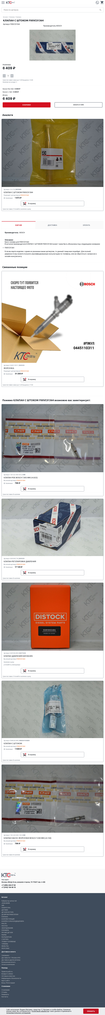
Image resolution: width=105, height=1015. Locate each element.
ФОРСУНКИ (5, 948)
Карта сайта (6, 980)
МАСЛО (4, 923)
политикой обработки (40, 1011)
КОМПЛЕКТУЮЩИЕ (8, 919)
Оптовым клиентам (8, 976)
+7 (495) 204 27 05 (97, 2)
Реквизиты (5, 994)
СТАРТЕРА (5, 939)
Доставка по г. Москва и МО (11, 958)
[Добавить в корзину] (24, 203)
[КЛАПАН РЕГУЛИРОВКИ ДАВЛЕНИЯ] (52, 527)
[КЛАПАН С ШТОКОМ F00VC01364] (52, 153)
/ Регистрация (10, 983)
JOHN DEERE (6, 903)
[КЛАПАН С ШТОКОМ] (52, 709)
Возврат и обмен (7, 974)
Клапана (12, 17)
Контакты (5, 997)
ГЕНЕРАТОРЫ (6, 907)
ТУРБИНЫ (5, 944)
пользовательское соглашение (18, 1013)
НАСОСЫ (4, 926)
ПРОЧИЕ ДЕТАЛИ (7, 932)
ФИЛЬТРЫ (5, 946)
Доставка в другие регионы (11, 960)
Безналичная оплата (8, 962)
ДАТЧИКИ (5, 910)
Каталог (5, 17)
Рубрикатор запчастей (9, 901)
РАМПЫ (4, 935)
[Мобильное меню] (3, 2)
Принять (91, 1011)
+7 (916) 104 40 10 (9, 887)
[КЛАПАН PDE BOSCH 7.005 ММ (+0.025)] (52, 438)
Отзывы (4, 992)
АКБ (3, 905)
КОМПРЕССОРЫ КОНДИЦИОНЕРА (13, 921)
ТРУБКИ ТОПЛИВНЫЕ (9, 941)
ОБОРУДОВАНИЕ (7, 928)
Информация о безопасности (11, 978)
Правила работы (7, 971)
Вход (3, 983)
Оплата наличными (8, 964)
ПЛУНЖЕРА (5, 930)
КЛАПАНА (5, 917)
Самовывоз (5, 955)
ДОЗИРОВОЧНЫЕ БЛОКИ (10, 914)
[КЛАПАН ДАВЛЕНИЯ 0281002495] (52, 617)
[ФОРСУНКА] (52, 317)
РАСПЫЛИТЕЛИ (7, 937)
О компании (6, 990)
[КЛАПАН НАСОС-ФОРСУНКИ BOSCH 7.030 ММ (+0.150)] (52, 799)
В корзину (27, 105)
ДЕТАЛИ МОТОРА (7, 912)
